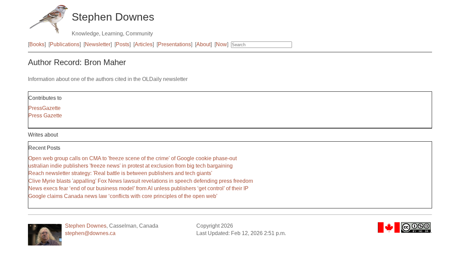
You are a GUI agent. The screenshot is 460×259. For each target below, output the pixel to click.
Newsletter (97, 44)
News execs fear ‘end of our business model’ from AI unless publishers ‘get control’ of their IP (138, 188)
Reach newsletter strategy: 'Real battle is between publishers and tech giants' (120, 173)
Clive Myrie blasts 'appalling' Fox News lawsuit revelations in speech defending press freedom (140, 181)
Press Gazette (45, 115)
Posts (122, 44)
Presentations (174, 44)
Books (36, 44)
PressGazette (44, 108)
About (203, 44)
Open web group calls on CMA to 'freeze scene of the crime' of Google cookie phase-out (132, 158)
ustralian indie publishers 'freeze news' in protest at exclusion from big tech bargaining (130, 166)
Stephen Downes (85, 226)
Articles (144, 44)
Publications (64, 44)
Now (221, 44)
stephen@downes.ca (90, 233)
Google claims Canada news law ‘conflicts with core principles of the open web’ (123, 196)
